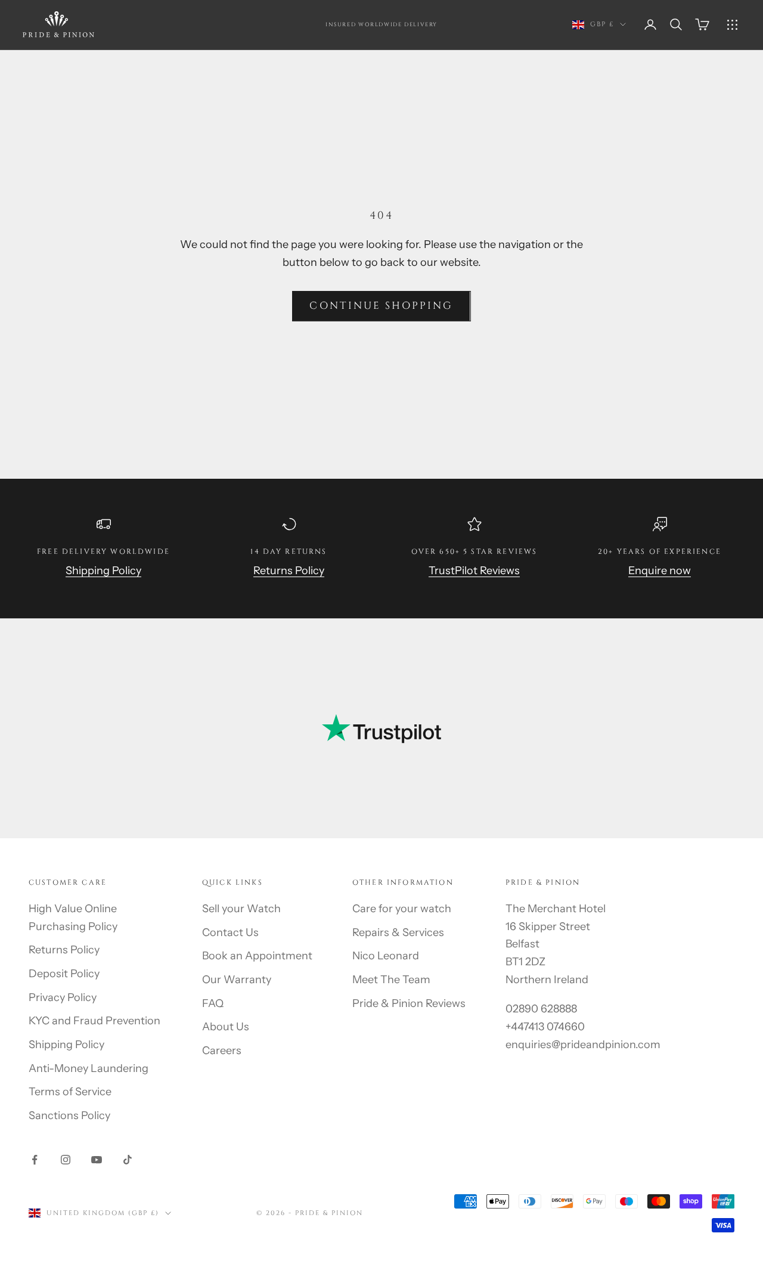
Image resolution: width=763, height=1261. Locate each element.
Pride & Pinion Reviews (409, 1003)
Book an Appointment (257, 955)
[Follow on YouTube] (97, 1160)
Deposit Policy (64, 973)
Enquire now (659, 570)
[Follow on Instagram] (66, 1160)
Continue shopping (381, 305)
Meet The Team (391, 979)
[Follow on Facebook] (35, 1160)
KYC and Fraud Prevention (94, 1020)
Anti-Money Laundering (88, 1068)
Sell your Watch (241, 908)
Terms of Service (70, 1091)
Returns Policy (288, 570)
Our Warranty (236, 979)
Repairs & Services (398, 932)
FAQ (213, 1003)
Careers (221, 1050)
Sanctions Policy (69, 1115)
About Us (225, 1026)
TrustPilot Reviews (474, 570)
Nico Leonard (385, 955)
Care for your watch (401, 908)
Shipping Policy (103, 570)
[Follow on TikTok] (128, 1160)
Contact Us (230, 932)
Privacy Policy (63, 997)
